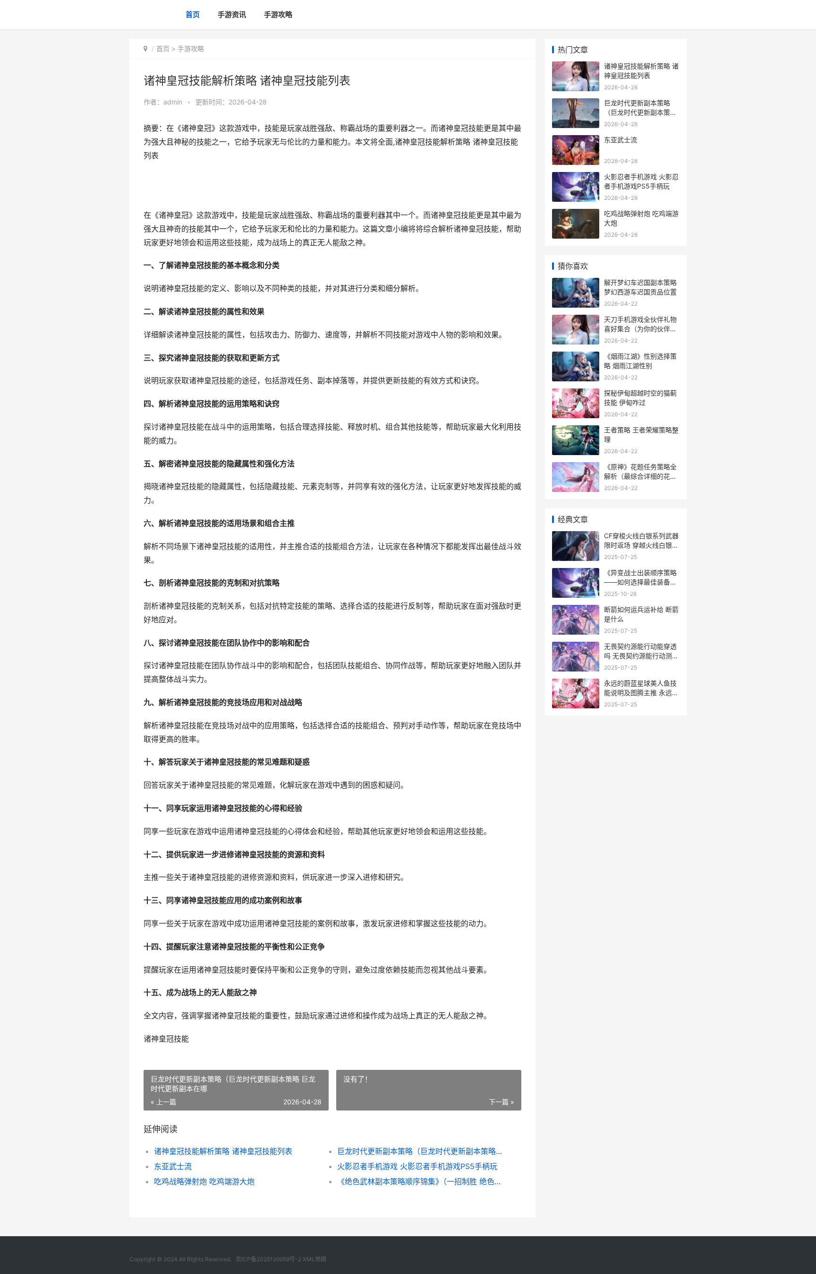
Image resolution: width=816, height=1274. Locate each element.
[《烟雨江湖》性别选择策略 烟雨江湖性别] (575, 357)
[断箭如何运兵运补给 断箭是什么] (575, 611)
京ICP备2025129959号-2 (268, 1259)
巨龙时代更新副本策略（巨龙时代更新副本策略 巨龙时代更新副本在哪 (419, 1151)
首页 (193, 14)
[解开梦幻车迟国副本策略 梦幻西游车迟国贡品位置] (575, 284)
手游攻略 (278, 14)
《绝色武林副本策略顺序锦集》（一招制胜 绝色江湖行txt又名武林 (419, 1181)
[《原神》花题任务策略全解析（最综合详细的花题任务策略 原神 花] (575, 468)
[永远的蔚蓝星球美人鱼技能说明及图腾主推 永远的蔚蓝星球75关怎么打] (575, 684)
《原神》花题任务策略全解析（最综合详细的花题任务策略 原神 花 (640, 476)
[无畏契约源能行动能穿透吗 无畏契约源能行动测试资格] (575, 648)
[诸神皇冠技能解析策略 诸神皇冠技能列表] (575, 67)
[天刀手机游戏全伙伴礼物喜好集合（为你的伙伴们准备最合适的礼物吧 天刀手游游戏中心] (575, 321)
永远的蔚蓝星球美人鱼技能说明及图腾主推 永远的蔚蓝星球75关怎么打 (641, 692)
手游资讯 (232, 14)
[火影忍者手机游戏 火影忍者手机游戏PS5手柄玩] (575, 178)
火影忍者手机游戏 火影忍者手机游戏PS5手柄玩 (417, 1166)
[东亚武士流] (575, 141)
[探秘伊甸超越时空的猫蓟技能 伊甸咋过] (575, 394)
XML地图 (314, 1259)
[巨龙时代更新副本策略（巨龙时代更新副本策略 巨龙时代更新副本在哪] (575, 104)
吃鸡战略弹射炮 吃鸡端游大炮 (204, 1181)
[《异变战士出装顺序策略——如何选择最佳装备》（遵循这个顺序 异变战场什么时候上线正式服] (575, 574)
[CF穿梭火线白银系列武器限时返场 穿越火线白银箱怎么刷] (575, 537)
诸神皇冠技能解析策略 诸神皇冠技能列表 (223, 1151)
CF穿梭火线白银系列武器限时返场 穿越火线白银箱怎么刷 (641, 545)
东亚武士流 (173, 1166)
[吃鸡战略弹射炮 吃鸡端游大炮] (575, 215)
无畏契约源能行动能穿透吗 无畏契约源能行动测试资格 (641, 655)
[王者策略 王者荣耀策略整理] (575, 431)
